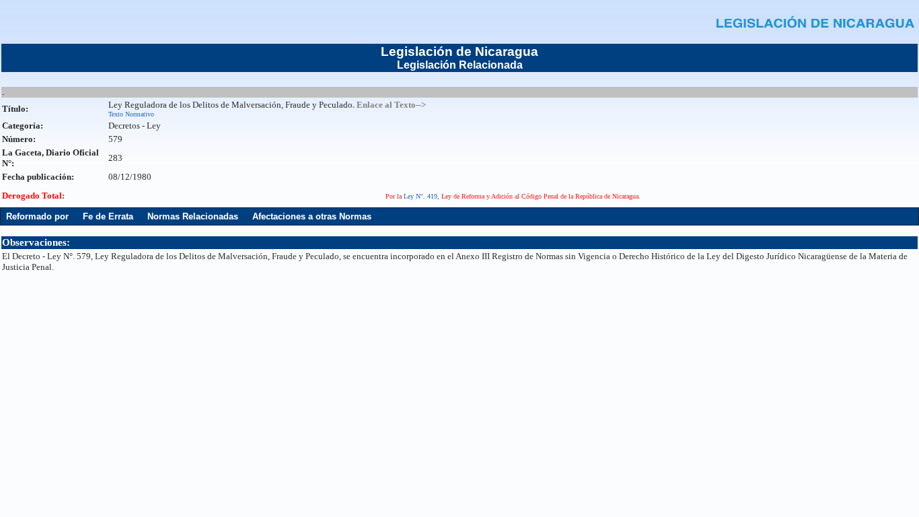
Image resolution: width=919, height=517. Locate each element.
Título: (15, 109)
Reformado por (37, 216)
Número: (19, 139)
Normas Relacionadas (192, 216)
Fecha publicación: (38, 177)
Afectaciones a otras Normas (311, 216)
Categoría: (22, 125)
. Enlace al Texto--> (389, 105)
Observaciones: (36, 242)
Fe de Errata (108, 216)
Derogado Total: (33, 196)
